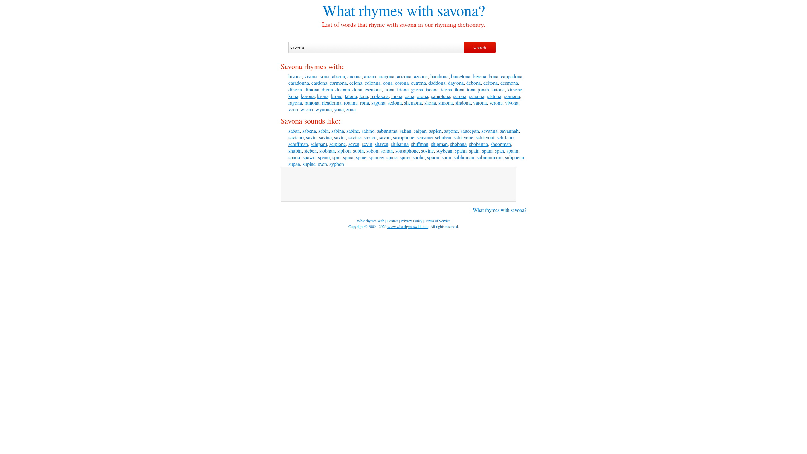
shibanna (400, 144)
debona (473, 82)
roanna (350, 102)
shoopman (501, 144)
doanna (342, 89)
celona (355, 82)
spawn (309, 157)
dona (357, 89)
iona (471, 89)
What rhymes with (377, 10)
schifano (505, 137)
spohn (419, 157)
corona (402, 82)
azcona (421, 76)
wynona (324, 109)
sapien (435, 130)
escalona (373, 89)
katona (498, 89)
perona (459, 96)
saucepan (470, 130)
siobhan (327, 150)
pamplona (440, 96)
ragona (295, 102)
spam (487, 150)
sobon (372, 150)
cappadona (511, 76)
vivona (310, 76)
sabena (309, 130)
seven (353, 144)
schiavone (463, 137)
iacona (432, 89)
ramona (312, 102)
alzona (338, 76)
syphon (336, 163)
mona (396, 96)
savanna (489, 130)
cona (387, 82)
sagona (378, 102)
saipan (420, 130)
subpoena (514, 157)
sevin (367, 144)
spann (512, 150)
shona (430, 102)
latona (351, 96)
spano (294, 157)
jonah (483, 89)
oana (409, 96)
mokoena (379, 96)
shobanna (478, 144)
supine (309, 163)
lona (363, 96)
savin (311, 137)
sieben (310, 150)
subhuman (464, 157)
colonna (372, 82)
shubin (295, 150)
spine (361, 157)
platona (494, 96)
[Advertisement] (398, 184)
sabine (352, 130)
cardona (319, 82)
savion (370, 137)
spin (336, 157)
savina (325, 137)
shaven (381, 144)
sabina (337, 130)
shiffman (419, 144)
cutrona (418, 82)
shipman (439, 144)
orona (422, 96)
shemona (413, 102)
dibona (295, 89)
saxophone (403, 137)
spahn (461, 150)
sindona (463, 102)
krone (336, 96)
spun (446, 157)
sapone (451, 130)
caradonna (298, 82)
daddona (436, 82)
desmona (509, 82)
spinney (376, 157)
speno (324, 157)
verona (495, 102)
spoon (433, 157)
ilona (459, 89)
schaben (443, 137)
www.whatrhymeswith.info (407, 226)
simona (445, 102)
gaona (417, 89)
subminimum (489, 157)
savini (340, 137)
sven (322, 163)
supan (294, 163)
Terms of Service (437, 220)
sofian (387, 150)
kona (293, 96)
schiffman (298, 144)
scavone (425, 137)
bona (493, 76)
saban (294, 130)
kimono (514, 89)
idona (446, 89)
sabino (368, 130)
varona (480, 102)
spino (391, 157)
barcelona (460, 76)
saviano (296, 137)
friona (403, 89)
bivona (295, 76)
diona (327, 89)
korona (308, 96)
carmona (338, 82)
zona (351, 109)
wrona (306, 109)
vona (324, 76)
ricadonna (331, 102)
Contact (392, 220)
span (499, 150)
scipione (337, 144)
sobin (358, 150)
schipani (319, 144)
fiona (389, 89)
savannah (509, 130)
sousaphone (407, 150)
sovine (427, 150)
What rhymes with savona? (499, 210)
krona (322, 96)
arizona (404, 76)
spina (348, 157)
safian (405, 130)
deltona (490, 82)
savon (385, 137)
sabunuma (387, 130)
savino (354, 137)
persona (476, 96)
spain (474, 150)
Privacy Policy (411, 220)
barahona (439, 76)
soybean (444, 150)
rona (364, 102)
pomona (512, 96)
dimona (312, 89)
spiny (405, 157)
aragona (386, 76)
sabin (323, 130)
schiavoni (485, 137)
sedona (395, 102)
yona (339, 109)
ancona (354, 76)
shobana (458, 144)
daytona (456, 82)
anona (370, 76)
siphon (344, 150)
